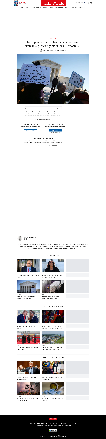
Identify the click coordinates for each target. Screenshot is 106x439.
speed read (53, 38)
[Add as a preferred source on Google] (53, 430)
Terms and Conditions (54, 423)
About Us (32, 423)
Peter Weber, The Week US (49, 50)
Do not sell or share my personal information (59, 425)
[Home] (21, 7)
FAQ (46, 425)
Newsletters (45, 7)
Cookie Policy (72, 423)
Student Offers (82, 7)
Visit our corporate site (68, 435)
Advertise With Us (39, 425)
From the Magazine (59, 7)
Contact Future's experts (42, 423)
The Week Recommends (36, 7)
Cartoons (51, 7)
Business (54, 35)
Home (50, 35)
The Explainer (26, 7)
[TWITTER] (25, 239)
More (66, 7)
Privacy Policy (64, 423)
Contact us (54, 145)
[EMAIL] (27, 239)
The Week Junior (73, 7)
